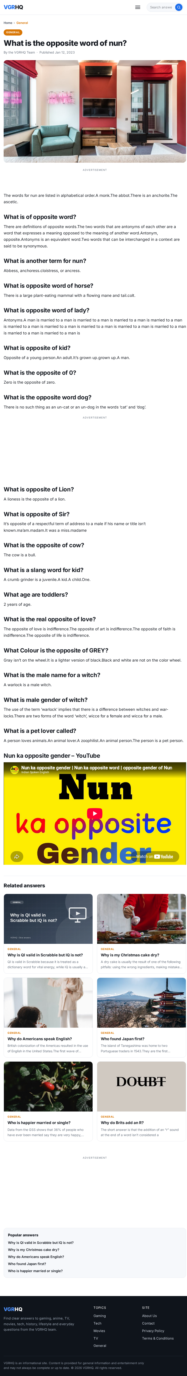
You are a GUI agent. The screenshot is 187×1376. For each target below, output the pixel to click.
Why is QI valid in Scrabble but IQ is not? (45, 955)
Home (8, 23)
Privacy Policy (153, 1331)
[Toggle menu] (137, 7)
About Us (149, 1316)
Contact (148, 1323)
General (22, 23)
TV (96, 1338)
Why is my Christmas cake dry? (130, 955)
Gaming (100, 1316)
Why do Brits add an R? (122, 1122)
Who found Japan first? (122, 1039)
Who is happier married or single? (39, 1122)
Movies (99, 1331)
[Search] (178, 7)
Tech (97, 1323)
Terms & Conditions (158, 1338)
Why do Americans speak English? (40, 1039)
